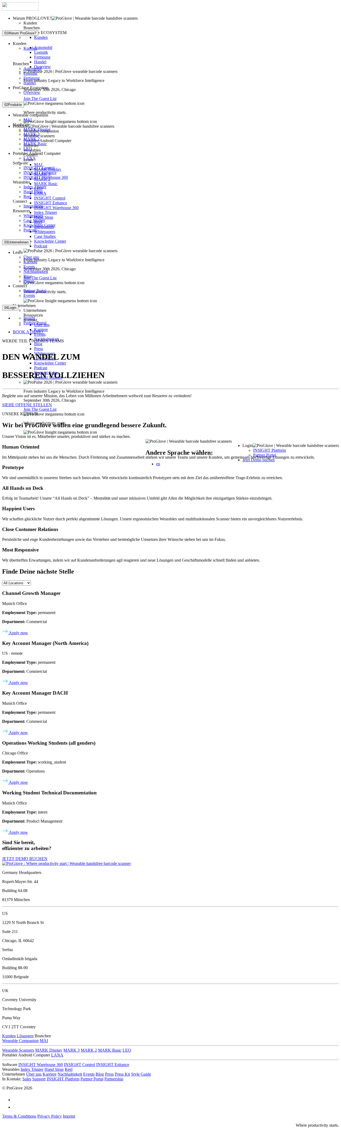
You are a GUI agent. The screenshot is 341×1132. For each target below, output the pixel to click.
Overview (42, 66)
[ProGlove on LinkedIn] (16, 1107)
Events (29, 266)
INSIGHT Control (49, 198)
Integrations (33, 206)
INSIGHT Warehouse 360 (56, 207)
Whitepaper (33, 215)
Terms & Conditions (19, 1116)
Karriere (30, 262)
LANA (29, 158)
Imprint (69, 1116)
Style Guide (141, 1074)
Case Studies (45, 236)
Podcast (40, 246)
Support (39, 1079)
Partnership (113, 1079)
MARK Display (37, 129)
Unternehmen (16, 242)
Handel (40, 62)
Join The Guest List (39, 98)
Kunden (41, 37)
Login (10, 308)
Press (38, 348)
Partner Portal (34, 290)
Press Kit (122, 1074)
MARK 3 (31, 134)
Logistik (41, 52)
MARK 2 (31, 139)
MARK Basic (46, 183)
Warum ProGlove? (20, 33)
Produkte (13, 105)
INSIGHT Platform (269, 450)
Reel (27, 196)
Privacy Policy (49, 1116)
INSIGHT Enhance (50, 203)
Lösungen (25, 1036)
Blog (38, 344)
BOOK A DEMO (28, 332)
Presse (28, 281)
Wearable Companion (20, 1040)
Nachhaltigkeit (35, 271)
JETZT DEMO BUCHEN (24, 858)
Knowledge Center (50, 241)
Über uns (31, 257)
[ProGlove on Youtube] (16, 1099)
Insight (29, 318)
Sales (26, 1079)
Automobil (43, 47)
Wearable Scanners (18, 1050)
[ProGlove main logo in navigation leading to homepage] (20, 9)
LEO (27, 148)
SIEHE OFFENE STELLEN (27, 405)
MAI (38, 164)
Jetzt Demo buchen (258, 460)
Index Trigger (45, 212)
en (158, 464)
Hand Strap (43, 217)
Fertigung (42, 57)
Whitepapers (44, 231)
